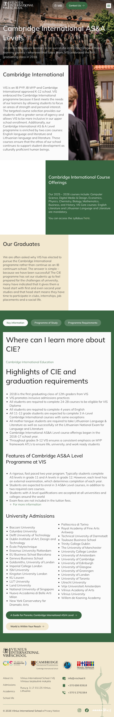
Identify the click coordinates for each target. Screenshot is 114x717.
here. (86, 218)
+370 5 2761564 (77, 692)
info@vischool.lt (76, 678)
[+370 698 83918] (64, 685)
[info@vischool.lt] (64, 678)
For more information (27, 504)
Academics (9, 691)
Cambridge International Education (30, 362)
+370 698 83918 (77, 685)
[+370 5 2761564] (64, 692)
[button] (108, 5)
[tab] (15, 322)
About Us (8, 678)
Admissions (9, 684)
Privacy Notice (52, 710)
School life (8, 697)
